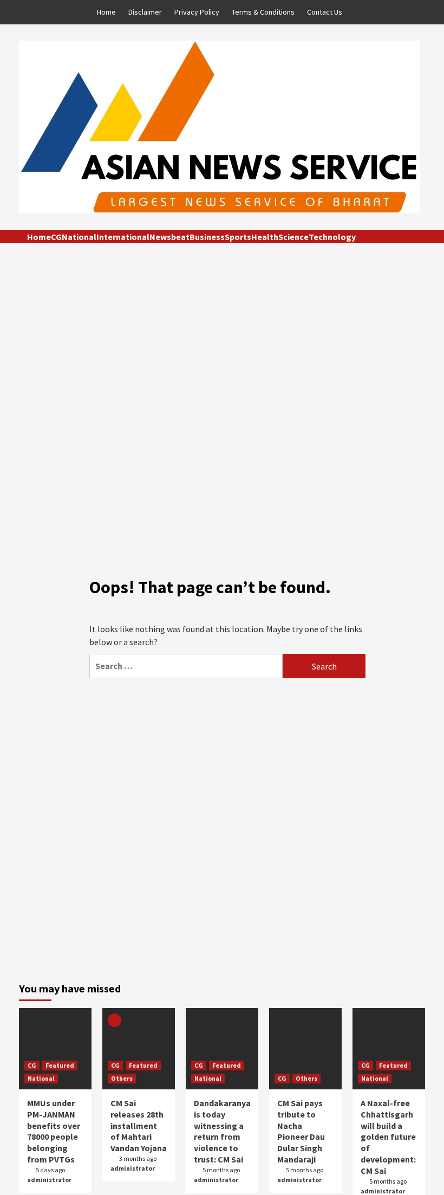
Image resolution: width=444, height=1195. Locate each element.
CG (56, 236)
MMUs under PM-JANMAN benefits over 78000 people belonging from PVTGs (53, 1131)
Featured (59, 1065)
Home (106, 12)
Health (264, 236)
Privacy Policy (196, 12)
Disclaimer (145, 12)
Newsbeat (169, 236)
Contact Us (324, 12)
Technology (332, 236)
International (122, 236)
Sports (238, 236)
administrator (49, 1179)
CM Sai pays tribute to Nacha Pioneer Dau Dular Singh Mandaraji (301, 1131)
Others (122, 1078)
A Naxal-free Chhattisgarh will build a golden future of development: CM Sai (388, 1136)
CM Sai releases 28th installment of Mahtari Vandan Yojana (138, 1125)
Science (293, 236)
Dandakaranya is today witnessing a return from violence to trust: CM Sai (222, 1131)
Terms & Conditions (263, 12)
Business (207, 236)
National (79, 236)
